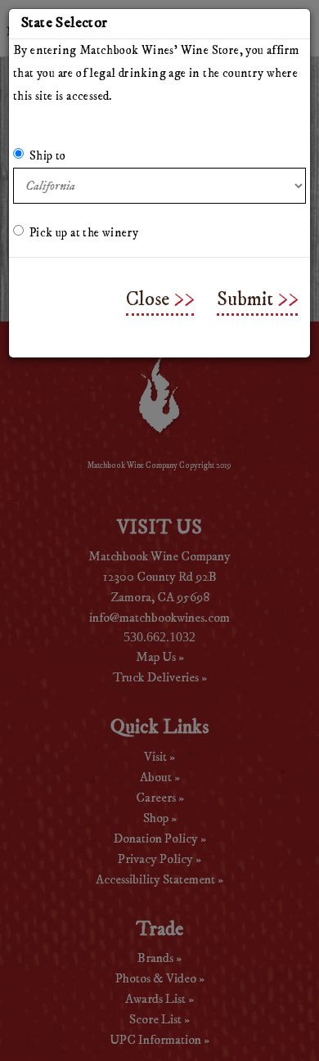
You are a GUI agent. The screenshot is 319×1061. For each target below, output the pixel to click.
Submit (245, 299)
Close (147, 299)
